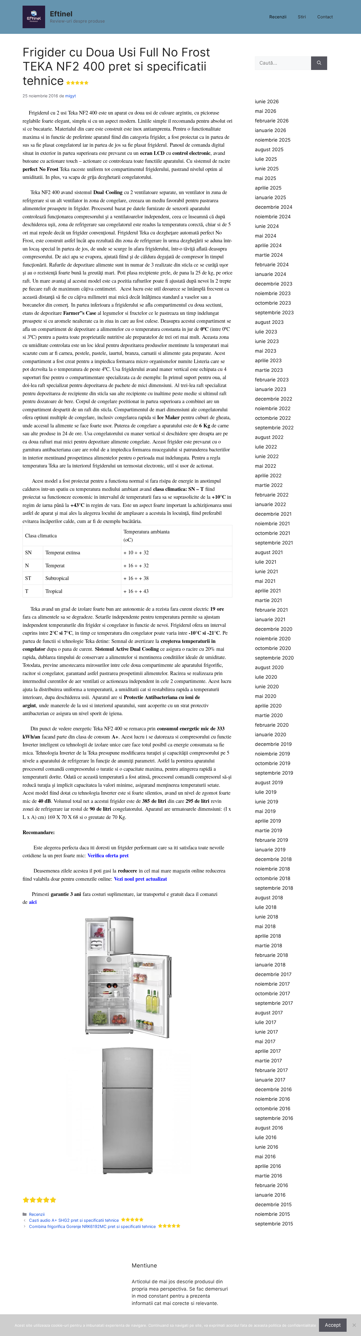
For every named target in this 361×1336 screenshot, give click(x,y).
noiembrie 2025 (272, 140)
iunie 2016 (266, 1147)
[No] (354, 1325)
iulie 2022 (266, 447)
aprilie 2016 (268, 1166)
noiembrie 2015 (272, 1214)
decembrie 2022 (273, 399)
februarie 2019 (271, 840)
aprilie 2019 (268, 821)
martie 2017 (268, 1060)
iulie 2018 (265, 907)
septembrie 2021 (274, 543)
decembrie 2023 (273, 284)
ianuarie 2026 (270, 130)
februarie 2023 (272, 380)
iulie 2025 (266, 159)
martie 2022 (269, 485)
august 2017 (269, 1013)
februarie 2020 (272, 725)
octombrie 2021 (272, 533)
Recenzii (278, 16)
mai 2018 (265, 926)
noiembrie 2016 (272, 1099)
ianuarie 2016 (270, 1195)
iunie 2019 (266, 802)
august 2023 (269, 322)
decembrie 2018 (273, 859)
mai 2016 (265, 1156)
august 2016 (269, 1128)
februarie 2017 (271, 1070)
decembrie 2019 (273, 744)
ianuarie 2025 (270, 197)
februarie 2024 (272, 264)
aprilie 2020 (268, 706)
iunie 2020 (267, 686)
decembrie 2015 (273, 1204)
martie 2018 (268, 945)
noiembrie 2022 (272, 408)
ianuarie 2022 (270, 504)
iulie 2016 (266, 1137)
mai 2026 (265, 111)
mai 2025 (265, 178)
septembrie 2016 (274, 1118)
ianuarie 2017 (270, 1080)
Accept (333, 1325)
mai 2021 (265, 581)
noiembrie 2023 (273, 293)
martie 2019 (268, 830)
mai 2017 (265, 1041)
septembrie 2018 (274, 888)
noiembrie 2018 (272, 869)
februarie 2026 (272, 121)
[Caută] (319, 63)
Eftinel (61, 14)
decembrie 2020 (273, 629)
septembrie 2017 (274, 1003)
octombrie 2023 (273, 303)
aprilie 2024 (268, 245)
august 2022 (269, 437)
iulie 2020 (266, 677)
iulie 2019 (266, 792)
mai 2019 (265, 811)
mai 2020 (265, 696)
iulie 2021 (265, 562)
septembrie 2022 (274, 427)
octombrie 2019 (272, 763)
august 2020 (269, 667)
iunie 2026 (267, 101)
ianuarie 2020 (270, 734)
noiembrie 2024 (273, 216)
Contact (325, 16)
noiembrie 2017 (272, 984)
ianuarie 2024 (270, 274)
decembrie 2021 (273, 514)
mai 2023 (265, 351)
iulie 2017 (265, 1022)
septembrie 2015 (274, 1224)
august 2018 (269, 897)
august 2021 (269, 552)
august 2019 (269, 782)
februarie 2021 (271, 610)
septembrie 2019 (274, 773)
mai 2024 (265, 236)
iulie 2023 (266, 332)
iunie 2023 (267, 341)
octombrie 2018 (272, 878)
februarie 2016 (271, 1185)
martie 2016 (268, 1176)
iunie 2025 (267, 169)
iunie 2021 (266, 571)
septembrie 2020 (274, 658)
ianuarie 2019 (270, 849)
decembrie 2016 (273, 1089)
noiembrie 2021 (272, 523)
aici (33, 902)
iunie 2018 (266, 917)
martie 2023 (269, 370)
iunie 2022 (267, 456)
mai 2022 (265, 466)
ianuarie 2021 (270, 619)
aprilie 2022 (268, 475)
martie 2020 (269, 715)
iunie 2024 (267, 226)
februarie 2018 (271, 955)
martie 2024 (269, 255)
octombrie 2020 (273, 648)
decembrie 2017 (273, 974)
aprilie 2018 (268, 936)
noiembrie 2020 (273, 638)
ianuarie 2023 (270, 389)
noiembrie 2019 (272, 754)
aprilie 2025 (268, 188)
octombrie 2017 (272, 993)
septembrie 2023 (274, 312)
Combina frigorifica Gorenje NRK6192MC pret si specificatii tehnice (92, 1226)
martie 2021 (268, 600)
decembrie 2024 (273, 207)
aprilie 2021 (268, 591)
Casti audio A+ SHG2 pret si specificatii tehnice (74, 1220)
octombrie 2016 (272, 1108)
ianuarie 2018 (270, 965)
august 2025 (269, 149)
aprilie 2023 (268, 360)
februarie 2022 (272, 495)
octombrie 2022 (273, 418)
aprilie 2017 (268, 1051)
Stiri (302, 16)
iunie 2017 (266, 1032)
